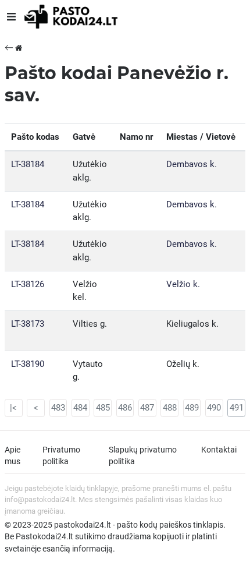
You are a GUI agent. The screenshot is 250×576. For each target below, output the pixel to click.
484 (80, 407)
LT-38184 (27, 164)
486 (125, 407)
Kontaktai (219, 449)
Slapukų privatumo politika (143, 455)
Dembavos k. (191, 164)
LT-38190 (27, 364)
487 (147, 407)
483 (58, 407)
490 (214, 407)
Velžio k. (183, 284)
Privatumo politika (61, 455)
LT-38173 (27, 324)
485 (103, 407)
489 (192, 407)
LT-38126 (27, 284)
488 (170, 407)
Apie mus (12, 455)
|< (13, 407)
